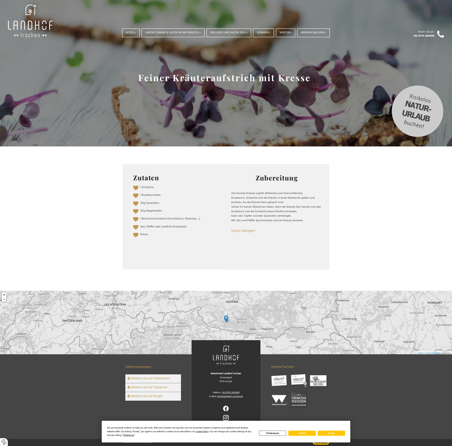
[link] (131, 32)
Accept (331, 433)
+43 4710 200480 (423, 36)
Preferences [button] (128, 435)
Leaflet (420, 352)
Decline (302, 433)
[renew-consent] (4, 442)
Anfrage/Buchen (312, 32)
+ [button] (4, 295)
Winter (284, 32)
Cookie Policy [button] (202, 431)
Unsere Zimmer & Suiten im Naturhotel (172, 32)
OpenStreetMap (433, 352)
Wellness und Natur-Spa (227, 32)
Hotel (130, 32)
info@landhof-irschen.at (230, 396)
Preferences (272, 433)
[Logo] (40, 20)
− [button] (4, 299)
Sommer (262, 32)
